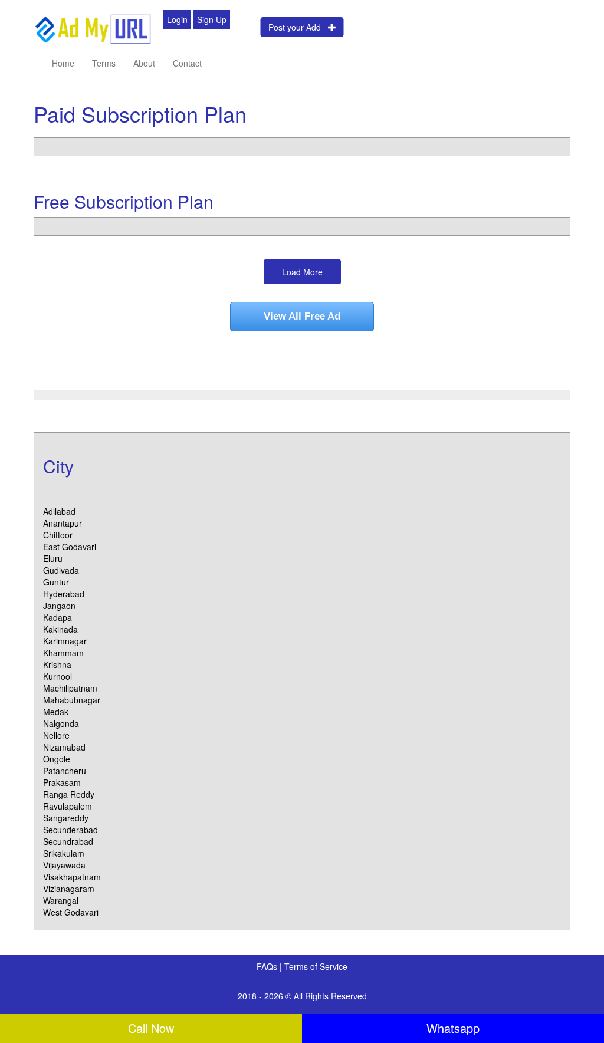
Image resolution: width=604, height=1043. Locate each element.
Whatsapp (453, 1028)
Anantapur (62, 523)
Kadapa (57, 617)
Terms (104, 63)
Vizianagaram (68, 888)
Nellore (56, 735)
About (144, 63)
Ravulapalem (67, 806)
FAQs (268, 966)
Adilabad (59, 511)
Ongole (56, 759)
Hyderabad (63, 594)
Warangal (60, 900)
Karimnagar (65, 641)
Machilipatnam (70, 688)
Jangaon (59, 605)
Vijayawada (64, 865)
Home (63, 63)
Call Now (151, 1028)
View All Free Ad (302, 316)
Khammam (63, 653)
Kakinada (60, 629)
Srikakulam (63, 853)
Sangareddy (65, 818)
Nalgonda (61, 723)
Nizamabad (64, 747)
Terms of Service (315, 966)
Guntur (56, 582)
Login (177, 19)
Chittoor (58, 535)
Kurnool (57, 676)
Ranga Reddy (68, 794)
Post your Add (298, 27)
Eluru (53, 558)
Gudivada (61, 570)
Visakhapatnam (72, 877)
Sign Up (211, 19)
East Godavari (69, 546)
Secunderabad (70, 829)
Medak (55, 712)
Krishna (57, 664)
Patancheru (64, 771)
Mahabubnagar (71, 700)
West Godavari (71, 912)
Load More (302, 272)
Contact (187, 63)
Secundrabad (68, 841)
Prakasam (62, 782)
